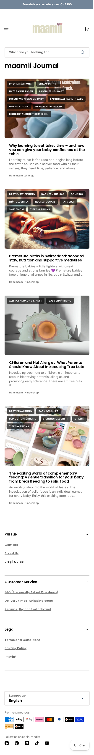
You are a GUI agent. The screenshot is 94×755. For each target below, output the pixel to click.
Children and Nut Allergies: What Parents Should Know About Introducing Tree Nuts (45, 371)
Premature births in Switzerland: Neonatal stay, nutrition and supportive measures (44, 259)
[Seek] (80, 52)
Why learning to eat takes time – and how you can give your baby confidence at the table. (42, 147)
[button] (6, 29)
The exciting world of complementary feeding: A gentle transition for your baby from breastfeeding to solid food (44, 484)
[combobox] (45, 52)
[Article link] (45, 131)
